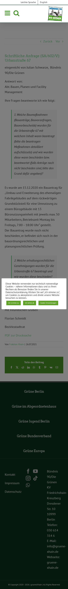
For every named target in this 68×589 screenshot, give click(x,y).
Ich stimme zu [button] (13, 303)
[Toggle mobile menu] (8, 13)
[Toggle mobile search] (16, 13)
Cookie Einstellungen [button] (48, 303)
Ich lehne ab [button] (29, 303)
